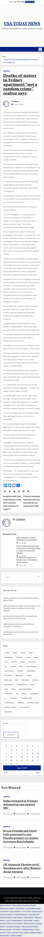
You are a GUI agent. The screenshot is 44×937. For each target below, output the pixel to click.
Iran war (13, 666)
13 (32, 753)
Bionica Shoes (5, 905)
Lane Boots (4, 911)
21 (38, 757)
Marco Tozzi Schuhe (14, 923)
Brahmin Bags (35, 932)
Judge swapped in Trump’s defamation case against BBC (20, 804)
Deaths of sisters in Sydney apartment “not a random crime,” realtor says (20, 84)
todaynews (6, 71)
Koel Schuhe (37, 911)
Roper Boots (28, 917)
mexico (29, 675)
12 (27, 753)
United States (34, 693)
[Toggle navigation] (40, 49)
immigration (32, 661)
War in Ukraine (24, 707)
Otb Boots (17, 929)
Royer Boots (4, 935)
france (36, 657)
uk (17, 693)
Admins (16, 101)
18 (22, 757)
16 (11, 757)
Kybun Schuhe (12, 932)
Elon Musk (20, 657)
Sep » (38, 772)
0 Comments (35, 814)
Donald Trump (9, 657)
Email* (5, 723)
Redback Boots (28, 929)
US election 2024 (27, 698)
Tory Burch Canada (13, 926)
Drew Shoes (28, 920)
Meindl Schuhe (6, 929)
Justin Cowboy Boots (14, 920)
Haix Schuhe (24, 932)
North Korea (25, 680)
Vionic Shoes (17, 917)
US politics (21, 702)
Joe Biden (20, 671)
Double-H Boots (29, 905)
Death (31, 652)
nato (16, 680)
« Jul (5, 772)
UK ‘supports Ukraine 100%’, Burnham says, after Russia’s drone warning (26, 560)
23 (11, 760)
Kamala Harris (31, 671)
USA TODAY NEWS (22, 24)
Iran (6, 666)
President (35, 680)
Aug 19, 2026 (22, 543)
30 (11, 764)
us (5, 698)
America (7, 652)
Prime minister (9, 684)
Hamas (23, 661)
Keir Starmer (8, 675)
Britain (15, 652)
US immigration (9, 702)
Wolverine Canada (7, 908)
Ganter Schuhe (6, 917)
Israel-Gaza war (31, 666)
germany (14, 661)
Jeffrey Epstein (9, 671)
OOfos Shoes (17, 905)
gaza (6, 661)
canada (23, 652)
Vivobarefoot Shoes (33, 908)
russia (32, 684)
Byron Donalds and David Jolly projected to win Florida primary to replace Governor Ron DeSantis (22, 608)
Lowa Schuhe (34, 914)
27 (33, 760)
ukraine (24, 693)
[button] (2, 49)
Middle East (8, 680)
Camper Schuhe (6, 914)
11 (22, 753)
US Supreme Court (33, 702)
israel (21, 666)
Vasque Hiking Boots (30, 926)
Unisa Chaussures (20, 914)
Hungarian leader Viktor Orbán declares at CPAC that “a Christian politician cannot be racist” (12, 502)
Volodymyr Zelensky (11, 707)
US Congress (14, 698)
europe (28, 657)
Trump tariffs (9, 693)
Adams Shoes (29, 923)
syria (6, 689)
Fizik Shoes (26, 911)
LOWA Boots (19, 908)
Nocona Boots (15, 911)
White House (8, 711)
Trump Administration (25, 689)
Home (4, 56)
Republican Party (22, 684)
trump (13, 689)
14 (38, 753)
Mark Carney (19, 675)
